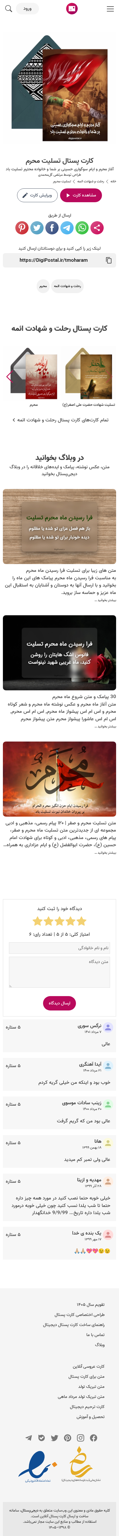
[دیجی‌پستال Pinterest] (67, 1438)
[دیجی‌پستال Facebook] (93, 1438)
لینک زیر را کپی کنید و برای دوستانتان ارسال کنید (59, 248)
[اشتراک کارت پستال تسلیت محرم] (97, 227)
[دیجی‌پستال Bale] (41, 1438)
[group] (88, 377)
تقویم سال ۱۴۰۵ (91, 1304)
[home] (72, 8)
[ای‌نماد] (38, 1466)
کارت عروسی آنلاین (89, 1366)
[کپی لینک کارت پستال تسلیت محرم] (109, 260)
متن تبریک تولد (91, 1386)
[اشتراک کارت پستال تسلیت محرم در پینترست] (22, 227)
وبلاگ (100, 1345)
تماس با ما (95, 1334)
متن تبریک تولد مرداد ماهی (81, 1396)
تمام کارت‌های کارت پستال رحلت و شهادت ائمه (63, 420)
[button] (10, 376)
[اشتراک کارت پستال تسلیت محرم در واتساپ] (82, 227)
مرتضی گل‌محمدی (50, 174)
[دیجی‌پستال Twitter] (54, 1438)
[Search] (8, 8)
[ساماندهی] (81, 1466)
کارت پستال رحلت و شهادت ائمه (59, 329)
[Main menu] (110, 8)
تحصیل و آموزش (91, 1416)
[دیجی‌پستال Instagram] (80, 1438)
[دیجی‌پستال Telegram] (28, 1438)
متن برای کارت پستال (86, 1376)
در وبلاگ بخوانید (60, 458)
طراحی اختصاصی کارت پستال (80, 1314)
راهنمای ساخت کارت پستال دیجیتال (74, 1324)
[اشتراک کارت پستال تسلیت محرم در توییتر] (37, 227)
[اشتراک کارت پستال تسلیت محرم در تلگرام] (67, 227)
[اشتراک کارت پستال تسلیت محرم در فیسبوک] (52, 227)
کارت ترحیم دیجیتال (87, 1406)
